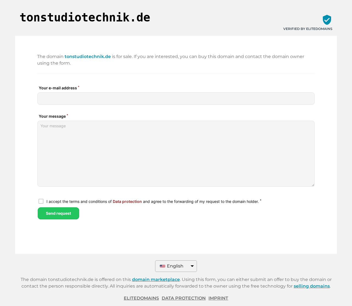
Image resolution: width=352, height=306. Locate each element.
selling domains (312, 286)
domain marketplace (156, 279)
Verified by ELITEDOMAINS (307, 29)
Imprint (218, 298)
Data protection (184, 298)
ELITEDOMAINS (141, 298)
